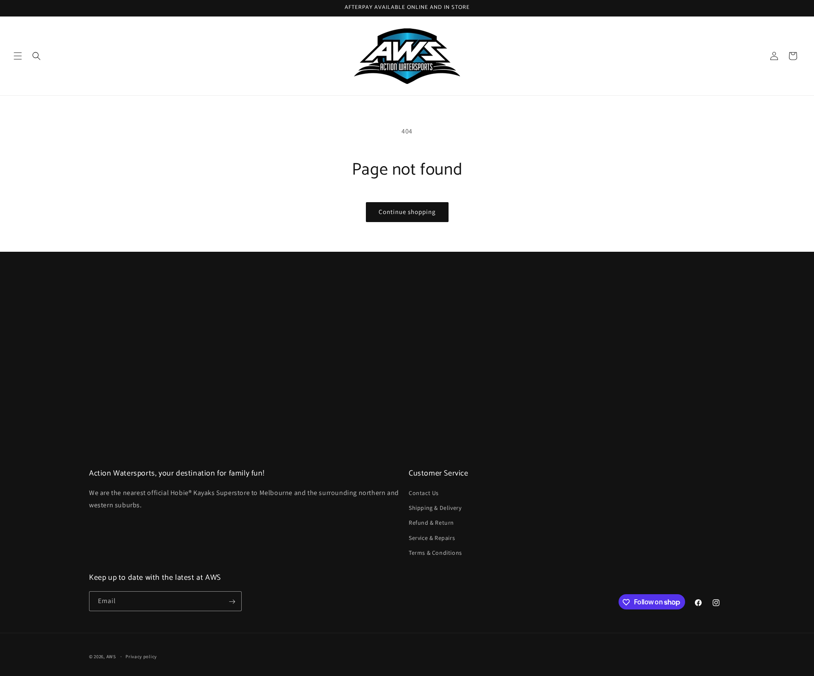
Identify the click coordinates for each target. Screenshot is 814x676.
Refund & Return (431, 523)
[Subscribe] (232, 602)
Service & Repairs (432, 538)
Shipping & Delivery (435, 508)
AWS (111, 656)
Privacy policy (141, 656)
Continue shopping (407, 212)
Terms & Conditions (435, 552)
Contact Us (424, 493)
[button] (17, 56)
